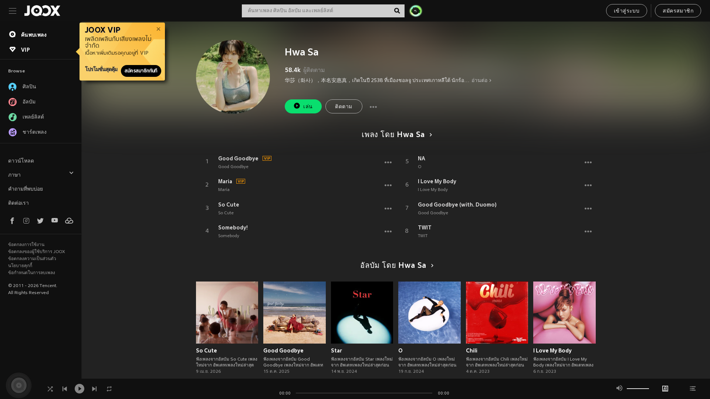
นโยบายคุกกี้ (20, 266)
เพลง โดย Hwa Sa (393, 135)
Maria (225, 181)
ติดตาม (343, 107)
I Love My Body (437, 181)
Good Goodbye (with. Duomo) (457, 205)
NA (421, 158)
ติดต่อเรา (18, 203)
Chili (471, 351)
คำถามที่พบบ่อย (25, 189)
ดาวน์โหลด (21, 161)
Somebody (228, 236)
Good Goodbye (238, 158)
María (224, 190)
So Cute (228, 205)
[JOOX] (42, 10)
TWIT (425, 228)
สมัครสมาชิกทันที (141, 71)
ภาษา (14, 175)
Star (336, 351)
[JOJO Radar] (415, 10)
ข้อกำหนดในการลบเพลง (31, 273)
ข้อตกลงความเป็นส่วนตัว (32, 259)
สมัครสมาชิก (678, 11)
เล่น (307, 107)
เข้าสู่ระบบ (626, 11)
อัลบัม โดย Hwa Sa (393, 266)
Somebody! (233, 228)
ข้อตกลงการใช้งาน (26, 245)
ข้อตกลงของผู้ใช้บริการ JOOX (36, 252)
